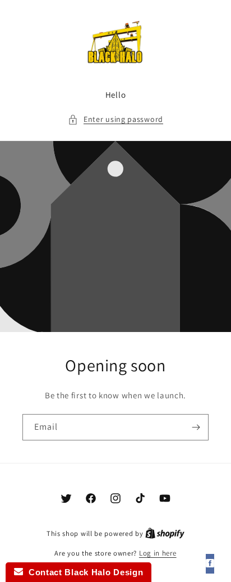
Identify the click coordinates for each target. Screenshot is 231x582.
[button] (115, 119)
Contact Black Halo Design (83, 572)
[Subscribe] (195, 427)
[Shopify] (164, 533)
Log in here (158, 553)
